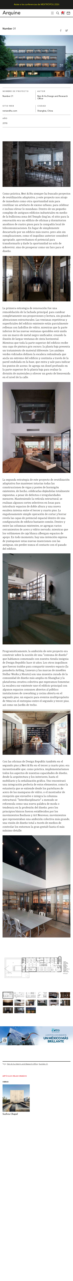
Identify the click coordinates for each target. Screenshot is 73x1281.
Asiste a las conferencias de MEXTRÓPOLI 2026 (36, 5)
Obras (6, 1082)
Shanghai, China (45, 111)
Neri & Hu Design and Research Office (22, 1064)
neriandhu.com (10, 111)
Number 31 (43, 1064)
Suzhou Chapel (10, 1114)
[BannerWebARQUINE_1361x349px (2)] (36, 1044)
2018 (5, 123)
